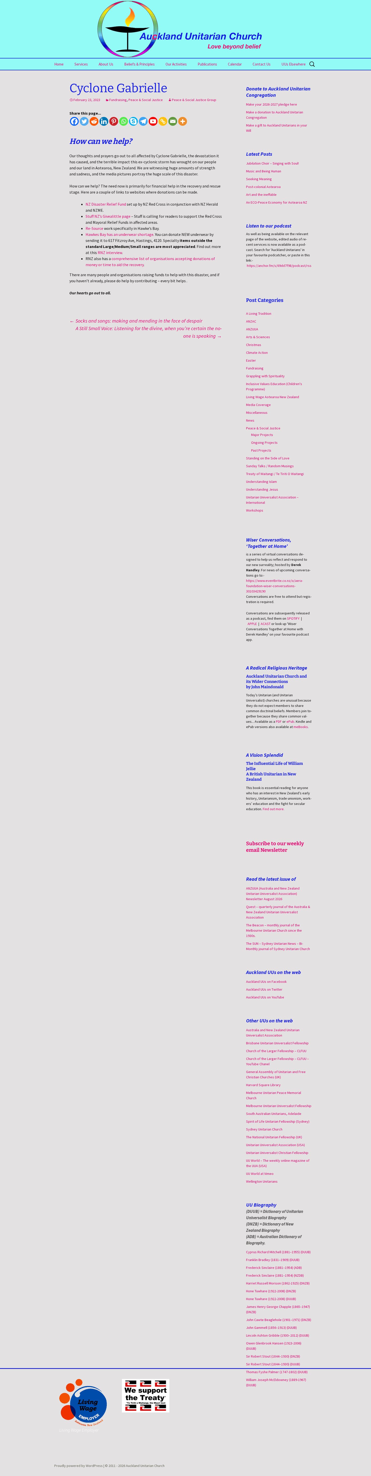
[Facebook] (74, 121)
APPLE (252, 623)
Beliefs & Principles (139, 64)
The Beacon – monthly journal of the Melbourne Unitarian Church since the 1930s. (274, 930)
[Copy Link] (162, 121)
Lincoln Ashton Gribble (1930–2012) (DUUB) (277, 1335)
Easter (251, 360)
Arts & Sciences (258, 337)
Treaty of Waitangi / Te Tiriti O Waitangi (275, 474)
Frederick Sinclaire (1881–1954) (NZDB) (275, 1275)
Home (59, 64)
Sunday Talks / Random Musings (270, 466)
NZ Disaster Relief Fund (106, 204)
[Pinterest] (113, 121)
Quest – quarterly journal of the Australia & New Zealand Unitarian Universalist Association (278, 912)
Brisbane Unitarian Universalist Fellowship (277, 1043)
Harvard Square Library (263, 1085)
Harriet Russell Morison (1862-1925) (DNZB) (278, 1283)
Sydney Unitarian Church (264, 1129)
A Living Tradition (258, 313)
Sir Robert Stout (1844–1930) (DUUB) (273, 1364)
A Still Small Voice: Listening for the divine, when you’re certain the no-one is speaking (149, 332)
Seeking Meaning (259, 179)
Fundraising (118, 100)
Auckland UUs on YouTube (265, 997)
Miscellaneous (257, 412)
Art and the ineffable (261, 194)
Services (81, 64)
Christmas (253, 344)
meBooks (301, 727)
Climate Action (257, 352)
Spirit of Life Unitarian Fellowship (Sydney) (277, 1121)
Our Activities (176, 64)
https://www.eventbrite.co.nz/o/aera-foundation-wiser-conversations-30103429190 (274, 585)
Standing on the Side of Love (267, 458)
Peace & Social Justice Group (194, 100)
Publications (207, 64)
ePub (290, 721)
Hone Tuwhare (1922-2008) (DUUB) (271, 1299)
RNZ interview (110, 252)
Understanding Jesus (262, 489)
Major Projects (262, 434)
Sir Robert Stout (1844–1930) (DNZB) (273, 1356)
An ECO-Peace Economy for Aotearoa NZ (276, 202)
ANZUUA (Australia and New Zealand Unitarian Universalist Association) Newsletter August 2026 (273, 893)
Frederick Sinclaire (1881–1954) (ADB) (274, 1267)
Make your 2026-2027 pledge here (271, 104)
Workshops (254, 510)
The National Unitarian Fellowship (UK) (274, 1137)
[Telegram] (143, 121)
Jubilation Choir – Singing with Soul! (272, 163)
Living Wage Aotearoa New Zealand (272, 397)
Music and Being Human (263, 171)
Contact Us (262, 64)
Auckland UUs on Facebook (266, 981)
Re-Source (94, 228)
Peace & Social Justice (145, 100)
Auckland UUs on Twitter (264, 989)
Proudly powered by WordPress (78, 1465)
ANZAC (251, 321)
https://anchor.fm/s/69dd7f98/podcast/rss (279, 265)
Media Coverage (258, 404)
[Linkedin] (103, 121)
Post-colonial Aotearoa (263, 186)
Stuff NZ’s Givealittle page (108, 216)
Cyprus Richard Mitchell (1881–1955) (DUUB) (278, 1252)
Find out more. (273, 809)
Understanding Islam (261, 481)
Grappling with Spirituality (265, 376)
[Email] (172, 121)
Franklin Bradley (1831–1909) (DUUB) (273, 1260)
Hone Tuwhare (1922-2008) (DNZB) (271, 1291)
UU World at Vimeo (260, 1173)
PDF (279, 721)
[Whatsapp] (123, 121)
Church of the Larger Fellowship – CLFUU (276, 1051)
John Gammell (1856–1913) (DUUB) (271, 1327)
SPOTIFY (293, 618)
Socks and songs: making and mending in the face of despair (135, 321)
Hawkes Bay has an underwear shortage (119, 234)
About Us (106, 64)
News (250, 420)
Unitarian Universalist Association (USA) (275, 1145)
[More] (182, 121)
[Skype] (133, 121)
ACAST (266, 623)
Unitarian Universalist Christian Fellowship (277, 1152)
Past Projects (261, 450)
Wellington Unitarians (262, 1181)
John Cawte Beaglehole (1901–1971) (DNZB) (278, 1319)
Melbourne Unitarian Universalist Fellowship (278, 1106)
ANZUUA (252, 329)
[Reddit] (94, 121)
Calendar (235, 64)
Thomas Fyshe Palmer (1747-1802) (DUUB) (277, 1372)
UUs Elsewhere (293, 64)
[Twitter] (84, 121)
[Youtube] (153, 121)
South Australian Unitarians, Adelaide (273, 1113)
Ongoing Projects (264, 442)
